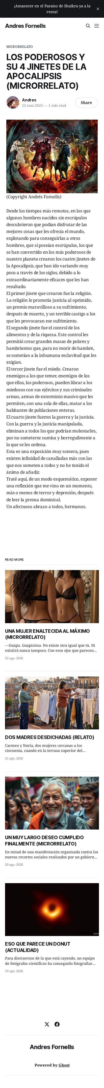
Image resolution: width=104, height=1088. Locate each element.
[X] (46, 1024)
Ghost (64, 1065)
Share (86, 102)
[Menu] (97, 26)
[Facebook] (57, 1024)
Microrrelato (19, 46)
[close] (98, 9)
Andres (29, 99)
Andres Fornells (25, 26)
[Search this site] (88, 26)
